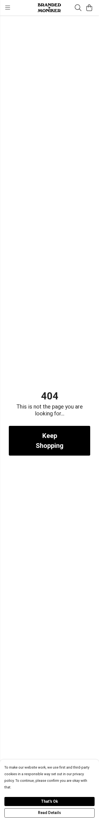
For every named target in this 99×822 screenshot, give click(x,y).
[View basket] (89, 7)
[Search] (78, 7)
